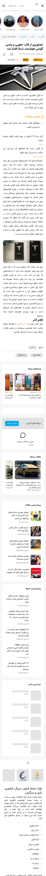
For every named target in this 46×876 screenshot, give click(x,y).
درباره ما (35, 863)
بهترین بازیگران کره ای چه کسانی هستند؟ (18, 558)
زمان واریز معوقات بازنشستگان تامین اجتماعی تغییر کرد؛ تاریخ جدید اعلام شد (18, 649)
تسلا (41, 144)
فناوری (33, 37)
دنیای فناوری (22, 324)
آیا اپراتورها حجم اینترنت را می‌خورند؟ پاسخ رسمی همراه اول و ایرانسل (17, 632)
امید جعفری (39, 54)
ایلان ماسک (38, 156)
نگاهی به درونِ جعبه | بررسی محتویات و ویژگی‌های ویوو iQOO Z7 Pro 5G (37, 29)
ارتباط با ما (35, 858)
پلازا (40, 37)
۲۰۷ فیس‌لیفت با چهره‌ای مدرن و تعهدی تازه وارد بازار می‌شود (18, 666)
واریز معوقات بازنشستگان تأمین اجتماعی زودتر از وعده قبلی (17, 599)
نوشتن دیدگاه (12, 423)
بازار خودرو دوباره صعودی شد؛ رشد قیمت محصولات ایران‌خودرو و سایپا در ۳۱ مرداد (18, 616)
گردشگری (35, 839)
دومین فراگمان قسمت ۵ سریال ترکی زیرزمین (23, 29)
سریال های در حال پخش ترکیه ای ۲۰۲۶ (19, 529)
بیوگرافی (35, 853)
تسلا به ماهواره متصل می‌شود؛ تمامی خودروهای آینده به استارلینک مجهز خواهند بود (28, 485)
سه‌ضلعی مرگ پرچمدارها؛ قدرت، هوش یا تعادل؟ (29, 396)
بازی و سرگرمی (33, 849)
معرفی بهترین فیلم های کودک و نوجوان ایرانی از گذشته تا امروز (19, 544)
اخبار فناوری (23, 37)
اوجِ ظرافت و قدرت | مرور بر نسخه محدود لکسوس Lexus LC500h (10, 29)
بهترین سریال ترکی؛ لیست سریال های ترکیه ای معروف (18, 571)
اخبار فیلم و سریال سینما (29, 835)
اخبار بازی (35, 830)
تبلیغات (36, 868)
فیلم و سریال (33, 844)
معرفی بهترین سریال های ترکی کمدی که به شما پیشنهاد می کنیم (18, 515)
